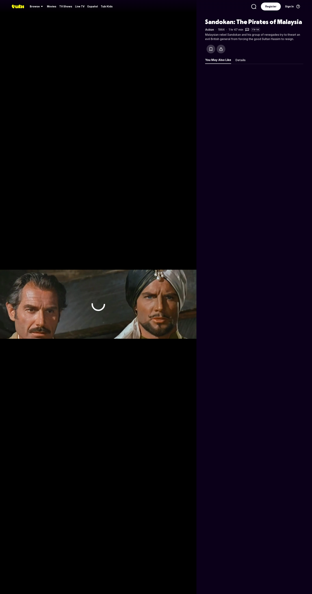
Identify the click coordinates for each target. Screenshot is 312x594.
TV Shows (65, 6)
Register (270, 6)
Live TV (79, 6)
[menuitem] (37, 6)
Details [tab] (240, 60)
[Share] (221, 49)
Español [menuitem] (92, 6)
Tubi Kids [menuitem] (107, 6)
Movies (51, 6)
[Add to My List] (211, 49)
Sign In (289, 6)
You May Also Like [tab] (218, 60)
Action (209, 29)
